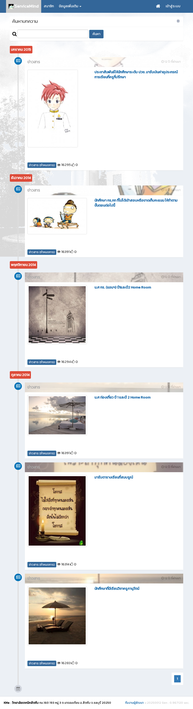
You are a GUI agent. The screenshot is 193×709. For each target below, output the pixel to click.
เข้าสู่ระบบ (173, 6)
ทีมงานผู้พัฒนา (134, 702)
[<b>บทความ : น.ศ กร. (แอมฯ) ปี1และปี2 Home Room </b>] (57, 314)
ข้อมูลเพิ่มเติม (69, 6)
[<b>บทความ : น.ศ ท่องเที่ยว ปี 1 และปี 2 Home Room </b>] (57, 415)
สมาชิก (49, 6)
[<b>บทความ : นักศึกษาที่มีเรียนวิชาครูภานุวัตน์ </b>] (57, 616)
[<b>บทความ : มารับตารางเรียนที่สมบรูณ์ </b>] (57, 511)
